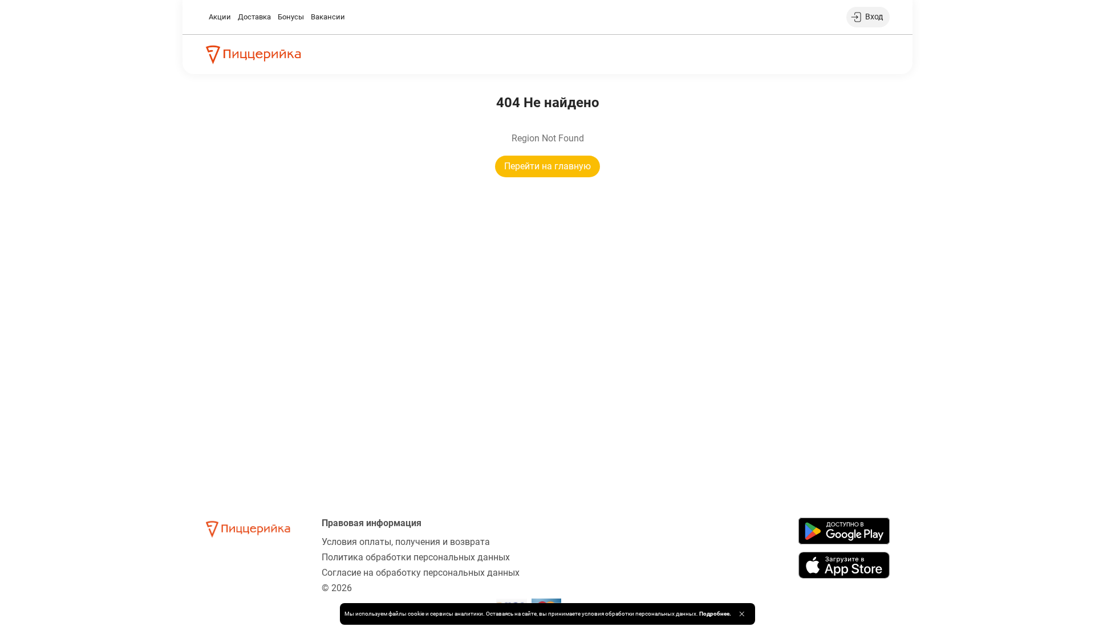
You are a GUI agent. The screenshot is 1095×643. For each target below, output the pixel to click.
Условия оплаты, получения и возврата (406, 541)
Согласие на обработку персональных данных (421, 572)
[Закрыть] (742, 613)
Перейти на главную (547, 166)
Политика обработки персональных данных (416, 557)
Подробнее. (715, 613)
